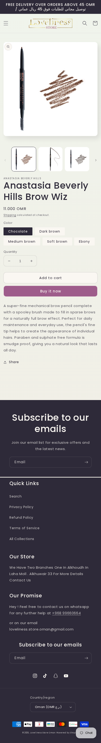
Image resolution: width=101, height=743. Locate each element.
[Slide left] (5, 160)
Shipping (10, 215)
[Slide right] (96, 160)
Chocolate (18, 231)
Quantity (10, 251)
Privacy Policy (21, 507)
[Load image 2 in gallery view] (50, 159)
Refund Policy (21, 517)
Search (15, 496)
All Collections (21, 539)
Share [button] (14, 362)
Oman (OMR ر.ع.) (48, 707)
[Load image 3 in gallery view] (77, 159)
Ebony (84, 241)
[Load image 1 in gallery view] (24, 159)
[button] (6, 23)
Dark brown (49, 231)
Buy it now (50, 291)
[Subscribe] (86, 462)
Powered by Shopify (67, 732)
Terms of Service (24, 528)
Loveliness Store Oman (42, 732)
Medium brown (21, 241)
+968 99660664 (66, 613)
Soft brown (57, 241)
